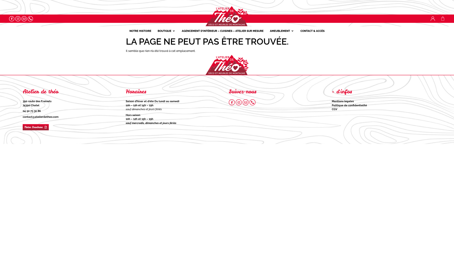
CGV (334, 109)
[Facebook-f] (11, 18)
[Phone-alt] (30, 18)
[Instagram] (18, 18)
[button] (166, 31)
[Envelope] (24, 18)
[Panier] (443, 18)
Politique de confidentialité (349, 105)
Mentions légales (343, 101)
